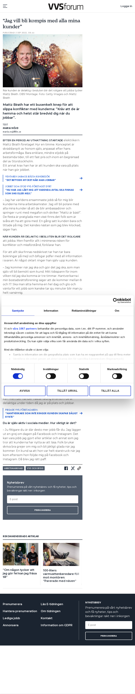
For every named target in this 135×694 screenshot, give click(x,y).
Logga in (126, 6)
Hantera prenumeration (20, 611)
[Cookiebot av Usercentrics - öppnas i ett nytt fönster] (115, 300)
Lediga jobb (11, 618)
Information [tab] (51, 310)
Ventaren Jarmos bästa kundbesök (30, 178)
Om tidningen (50, 611)
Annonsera (10, 625)
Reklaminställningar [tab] (84, 310)
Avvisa (25, 390)
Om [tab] (117, 310)
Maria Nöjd (10, 128)
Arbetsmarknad (13, 468)
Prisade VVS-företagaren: (41, 413)
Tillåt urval (67, 390)
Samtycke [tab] (18, 310)
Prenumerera (12, 604)
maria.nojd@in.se (12, 131)
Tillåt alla (110, 390)
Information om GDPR (56, 625)
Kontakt (46, 618)
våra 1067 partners (25, 328)
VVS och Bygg (35, 468)
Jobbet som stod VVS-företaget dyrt (39, 190)
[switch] (51, 376)
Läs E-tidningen (52, 604)
